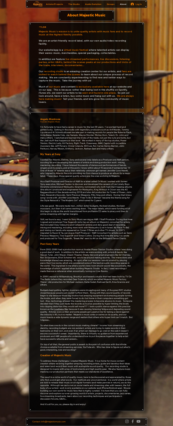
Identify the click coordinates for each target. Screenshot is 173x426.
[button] (54, 4)
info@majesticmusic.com (53, 421)
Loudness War (61, 309)
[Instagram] (127, 421)
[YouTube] (138, 421)
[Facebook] (132, 421)
